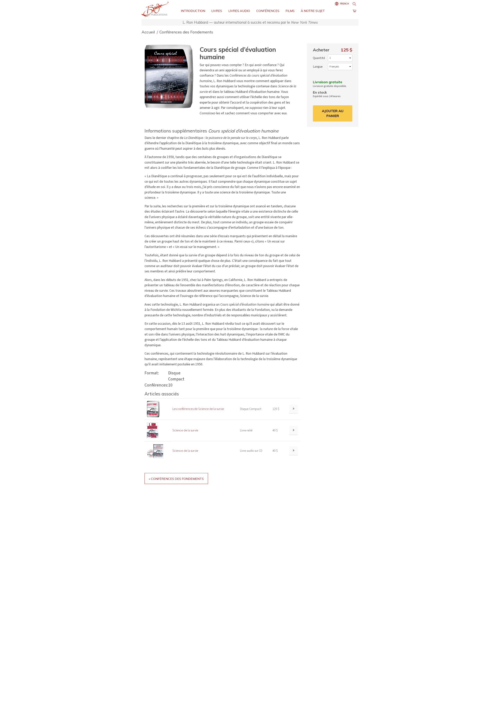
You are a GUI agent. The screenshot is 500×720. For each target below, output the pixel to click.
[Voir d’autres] (293, 409)
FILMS (290, 11)
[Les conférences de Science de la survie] (153, 409)
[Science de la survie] (152, 430)
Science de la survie (185, 430)
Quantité (319, 58)
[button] (170, 76)
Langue (318, 66)
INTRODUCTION (193, 11)
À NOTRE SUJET (313, 11)
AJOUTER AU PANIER (332, 113)
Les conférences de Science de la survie (198, 409)
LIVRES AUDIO (239, 11)
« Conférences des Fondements (176, 479)
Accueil (149, 32)
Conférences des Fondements (186, 32)
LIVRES (216, 11)
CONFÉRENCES (267, 11)
